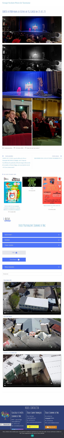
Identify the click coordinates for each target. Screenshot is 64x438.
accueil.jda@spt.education (19, 425)
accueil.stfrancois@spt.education (35, 422)
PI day (32, 188)
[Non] (62, 434)
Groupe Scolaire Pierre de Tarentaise (16, 3)
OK (32, 435)
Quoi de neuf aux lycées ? (33, 148)
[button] (32, 234)
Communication (8, 148)
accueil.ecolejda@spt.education (53, 422)
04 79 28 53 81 (50, 420)
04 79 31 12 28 (16, 423)
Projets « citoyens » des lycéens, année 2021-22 (52, 206)
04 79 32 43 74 (32, 420)
